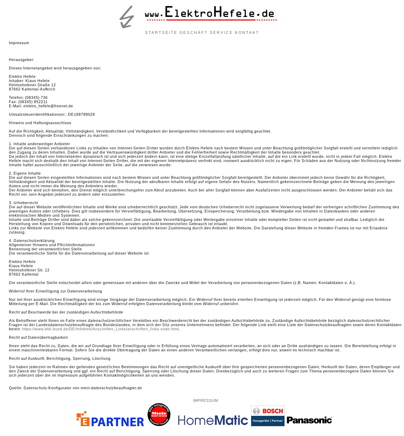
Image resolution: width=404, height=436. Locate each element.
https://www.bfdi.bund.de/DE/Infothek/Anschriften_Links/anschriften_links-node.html (100, 329)
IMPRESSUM (205, 401)
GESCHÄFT (194, 33)
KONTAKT (247, 33)
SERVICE (221, 33)
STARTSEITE (161, 33)
